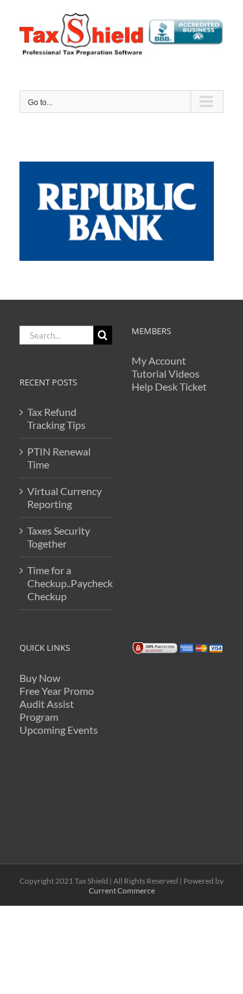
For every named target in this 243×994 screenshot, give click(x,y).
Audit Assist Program (46, 710)
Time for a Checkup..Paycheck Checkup (66, 583)
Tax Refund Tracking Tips (56, 418)
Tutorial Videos (166, 373)
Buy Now (39, 678)
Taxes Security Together (58, 537)
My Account (159, 360)
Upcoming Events (58, 729)
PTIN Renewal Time (59, 457)
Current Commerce (122, 890)
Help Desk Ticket (169, 386)
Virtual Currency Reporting (64, 497)
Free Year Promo (56, 691)
